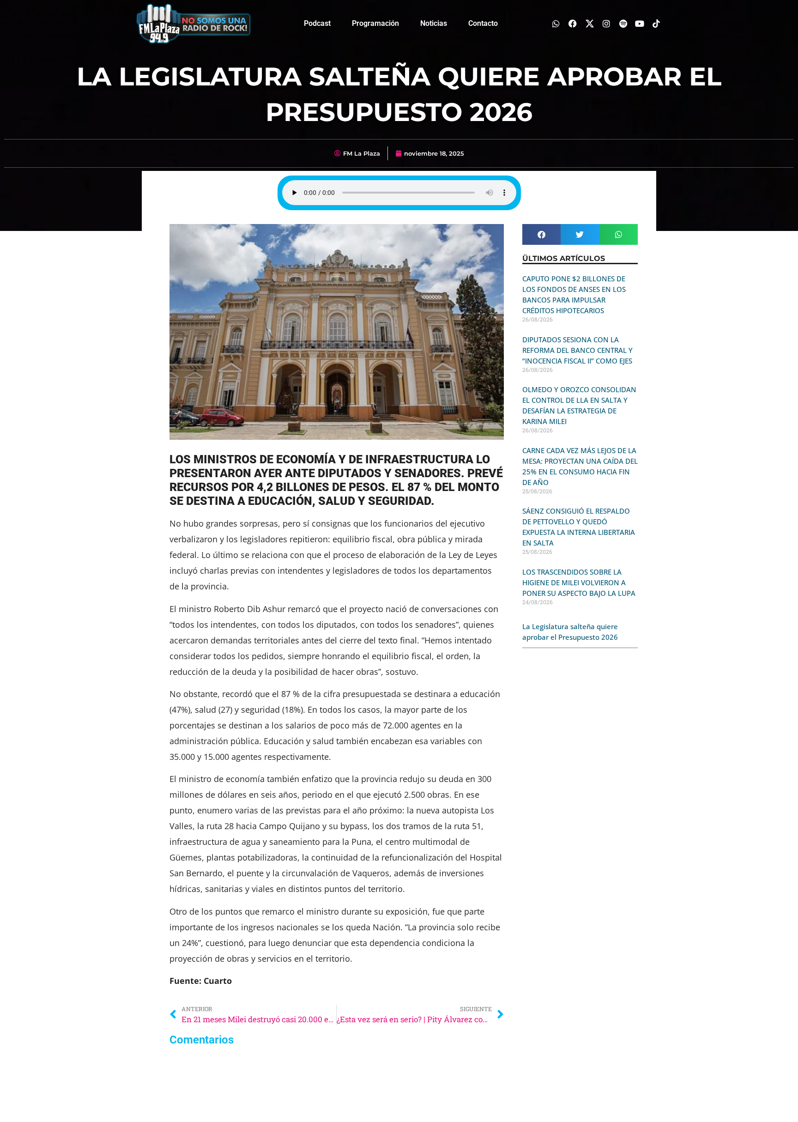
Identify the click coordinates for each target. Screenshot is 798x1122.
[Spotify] (623, 23)
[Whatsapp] (556, 23)
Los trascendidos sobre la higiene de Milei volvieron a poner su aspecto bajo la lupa (578, 582)
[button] (541, 234)
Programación (375, 23)
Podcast (317, 23)
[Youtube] (640, 23)
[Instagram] (606, 23)
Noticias (433, 23)
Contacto (483, 23)
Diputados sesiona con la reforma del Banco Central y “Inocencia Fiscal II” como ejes (577, 350)
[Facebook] (573, 23)
